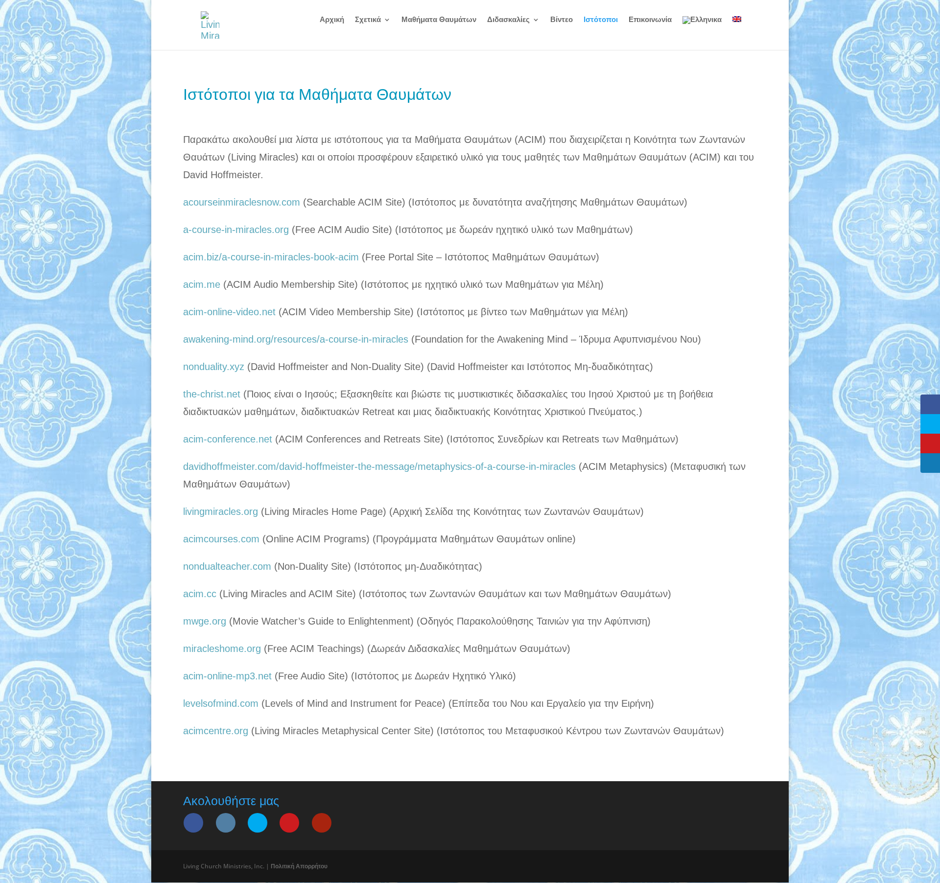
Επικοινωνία (650, 19)
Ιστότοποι (601, 19)
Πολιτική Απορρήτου (299, 866)
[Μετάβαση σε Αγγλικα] (736, 27)
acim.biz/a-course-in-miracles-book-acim (271, 257)
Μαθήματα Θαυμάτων (438, 19)
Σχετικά (368, 19)
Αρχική (332, 19)
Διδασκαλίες (508, 19)
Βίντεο (561, 19)
